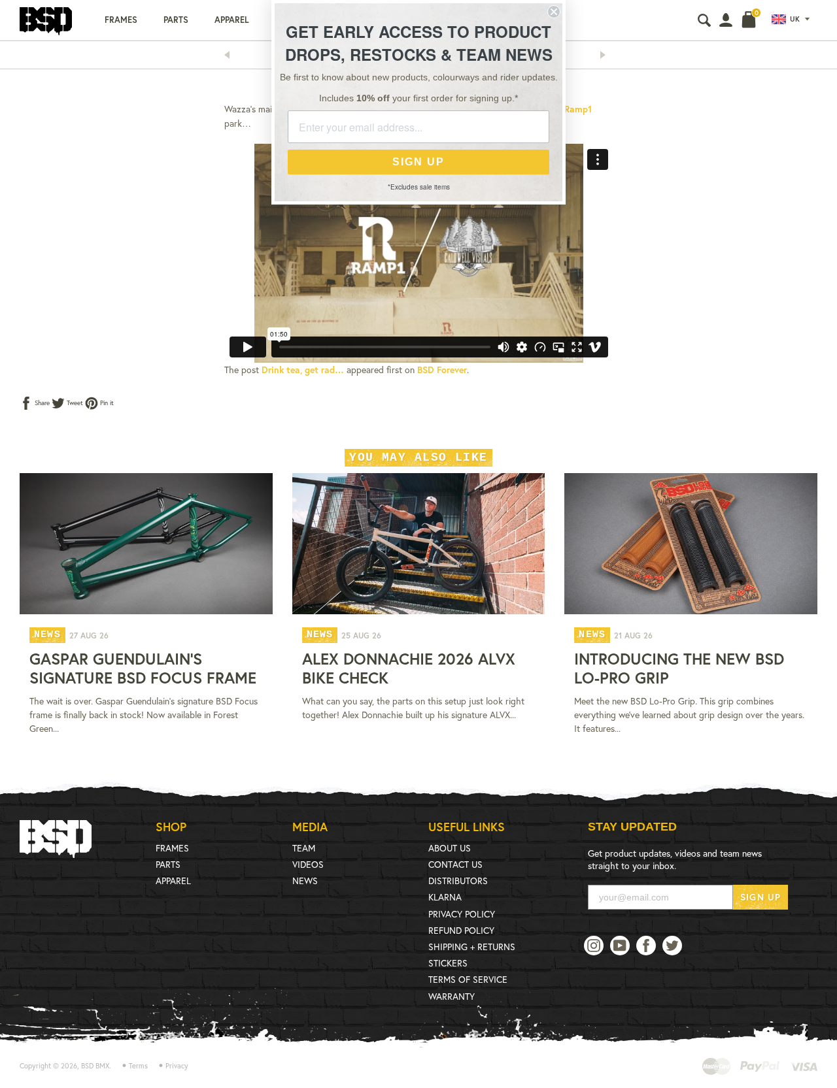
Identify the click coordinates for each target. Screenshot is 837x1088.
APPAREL (173, 880)
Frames (121, 19)
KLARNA (445, 897)
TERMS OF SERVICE (467, 979)
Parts (175, 19)
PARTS (168, 864)
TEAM (303, 848)
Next (606, 54)
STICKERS (448, 963)
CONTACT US (455, 864)
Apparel (231, 19)
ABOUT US (449, 848)
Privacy (176, 1065)
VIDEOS (308, 864)
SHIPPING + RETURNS (471, 946)
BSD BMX (95, 1065)
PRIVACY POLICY (461, 914)
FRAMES (172, 848)
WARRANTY (451, 996)
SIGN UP (760, 897)
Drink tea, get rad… (303, 369)
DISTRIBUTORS (458, 880)
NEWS (305, 880)
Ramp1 (578, 109)
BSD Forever (442, 369)
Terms (138, 1065)
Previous (230, 54)
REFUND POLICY (461, 930)
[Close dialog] (553, 11)
